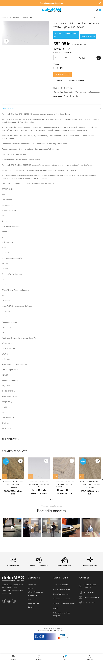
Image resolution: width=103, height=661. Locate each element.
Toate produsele (93, 92)
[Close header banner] (100, 3)
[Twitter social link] (67, 96)
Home (4, 18)
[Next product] (100, 17)
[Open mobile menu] (3, 10)
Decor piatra (27, 18)
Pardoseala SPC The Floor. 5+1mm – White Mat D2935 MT (39, 484)
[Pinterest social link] (70, 96)
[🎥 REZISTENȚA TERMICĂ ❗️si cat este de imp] (51, 527)
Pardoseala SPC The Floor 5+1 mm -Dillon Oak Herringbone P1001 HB (64, 484)
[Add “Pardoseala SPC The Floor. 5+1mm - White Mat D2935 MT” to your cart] (30, 476)
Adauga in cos (62, 74)
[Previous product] (95, 17)
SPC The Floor (14, 18)
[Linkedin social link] (73, 96)
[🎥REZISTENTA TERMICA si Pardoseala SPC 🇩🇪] (32, 527)
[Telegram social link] (76, 96)
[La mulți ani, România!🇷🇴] (91, 527)
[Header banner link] (47, 3)
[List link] (39, 584)
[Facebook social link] (64, 96)
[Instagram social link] (9, 601)
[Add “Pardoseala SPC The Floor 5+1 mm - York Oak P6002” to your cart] (81, 476)
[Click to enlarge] (6, 41)
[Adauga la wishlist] (20, 461)
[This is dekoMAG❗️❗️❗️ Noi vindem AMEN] (12, 527)
